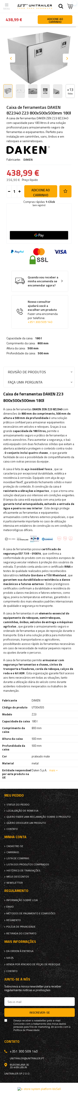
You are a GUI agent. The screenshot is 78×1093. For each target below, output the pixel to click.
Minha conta (15, 837)
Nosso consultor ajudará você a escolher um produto (43, 312)
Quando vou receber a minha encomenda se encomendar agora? (43, 281)
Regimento (13, 920)
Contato (12, 829)
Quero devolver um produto (26, 823)
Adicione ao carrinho (40, 192)
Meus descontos (17, 876)
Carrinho (12, 852)
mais (52, 770)
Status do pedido (17, 804)
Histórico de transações (23, 870)
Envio (10, 906)
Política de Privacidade (26, 1030)
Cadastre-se (14, 846)
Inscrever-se (39, 1012)
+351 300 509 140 (40, 321)
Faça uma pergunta (25, 382)
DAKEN (28, 159)
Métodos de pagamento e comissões (30, 913)
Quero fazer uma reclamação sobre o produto (38, 817)
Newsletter (14, 882)
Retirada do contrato (21, 933)
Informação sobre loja (22, 900)
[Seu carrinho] (70, 6)
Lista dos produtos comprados (27, 864)
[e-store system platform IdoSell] (39, 1089)
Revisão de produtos (27, 372)
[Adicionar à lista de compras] (65, 191)
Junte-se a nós (17, 979)
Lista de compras (17, 858)
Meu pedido (14, 795)
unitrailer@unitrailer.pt (27, 1058)
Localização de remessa (22, 810)
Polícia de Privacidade (21, 926)
